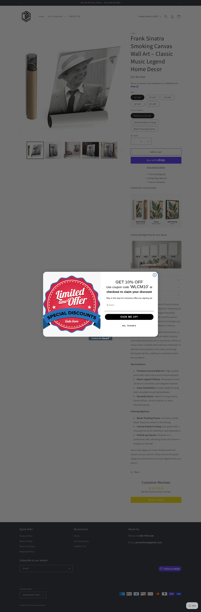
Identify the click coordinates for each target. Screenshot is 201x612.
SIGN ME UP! (129, 317)
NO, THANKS (129, 326)
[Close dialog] (154, 275)
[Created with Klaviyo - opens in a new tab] (100, 338)
